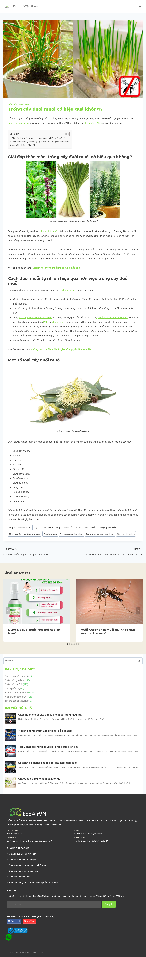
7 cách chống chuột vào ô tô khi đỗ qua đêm (45, 730)
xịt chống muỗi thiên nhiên (71, 534)
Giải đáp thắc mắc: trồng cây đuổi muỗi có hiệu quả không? (38, 138)
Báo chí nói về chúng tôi (17, 676)
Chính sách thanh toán (19, 876)
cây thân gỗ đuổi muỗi (85, 527)
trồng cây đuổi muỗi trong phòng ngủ (24, 534)
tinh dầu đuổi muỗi (48, 231)
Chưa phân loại (13, 688)
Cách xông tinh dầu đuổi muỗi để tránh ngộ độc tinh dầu (114, 552)
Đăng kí (109, 904)
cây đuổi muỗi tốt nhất (43, 527)
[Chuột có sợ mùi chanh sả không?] (10, 782)
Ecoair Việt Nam (93, 123)
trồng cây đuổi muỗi (18, 123)
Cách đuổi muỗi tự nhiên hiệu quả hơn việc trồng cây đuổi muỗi (40, 141)
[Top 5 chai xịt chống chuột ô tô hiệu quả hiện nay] (10, 751)
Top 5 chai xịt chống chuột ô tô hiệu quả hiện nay (48, 746)
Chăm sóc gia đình (14, 680)
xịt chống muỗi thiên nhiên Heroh (35, 317)
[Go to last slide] (8, 610)
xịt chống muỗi (50, 534)
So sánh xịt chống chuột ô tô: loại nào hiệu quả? (48, 762)
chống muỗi (58, 322)
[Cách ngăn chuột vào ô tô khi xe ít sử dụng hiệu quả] (10, 718)
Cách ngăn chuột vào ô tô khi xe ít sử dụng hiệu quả (50, 714)
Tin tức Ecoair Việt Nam (17, 701)
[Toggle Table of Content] (65, 134)
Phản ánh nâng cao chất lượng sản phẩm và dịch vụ (33, 882)
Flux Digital (38, 952)
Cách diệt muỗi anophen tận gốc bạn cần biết (26, 552)
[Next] (138, 610)
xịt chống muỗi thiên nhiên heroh (100, 534)
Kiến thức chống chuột (16, 692)
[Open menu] (140, 6)
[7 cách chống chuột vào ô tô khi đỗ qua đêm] (10, 735)
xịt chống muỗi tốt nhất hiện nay (112, 317)
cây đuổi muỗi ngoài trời (19, 527)
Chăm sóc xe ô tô (13, 684)
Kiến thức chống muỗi (18, 104)
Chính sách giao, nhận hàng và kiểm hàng (28, 865)
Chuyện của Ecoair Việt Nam (22, 854)
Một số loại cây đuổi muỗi (23, 145)
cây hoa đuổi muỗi (64, 527)
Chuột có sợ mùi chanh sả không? (39, 778)
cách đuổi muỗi (67, 290)
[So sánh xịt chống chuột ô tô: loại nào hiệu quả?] (10, 767)
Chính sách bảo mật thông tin (22, 859)
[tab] (67, 644)
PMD (45, 322)
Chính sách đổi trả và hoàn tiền (23, 871)
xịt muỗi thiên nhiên (126, 534)
